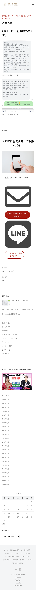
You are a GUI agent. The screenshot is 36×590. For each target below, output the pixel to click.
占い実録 (6, 553)
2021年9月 (5, 446)
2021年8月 (5, 450)
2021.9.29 (5, 280)
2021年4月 (5, 465)
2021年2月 (5, 473)
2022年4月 (5, 419)
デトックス (15, 16)
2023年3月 (5, 407)
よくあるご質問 (7, 346)
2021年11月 (5, 438)
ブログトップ (6, 350)
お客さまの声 (6, 16)
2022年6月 (5, 411)
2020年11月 (5, 484)
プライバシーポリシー (18, 563)
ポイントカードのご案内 (9, 338)
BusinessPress (18, 585)
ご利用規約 (5, 354)
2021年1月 (5, 476)
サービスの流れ (25, 553)
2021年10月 (6, 442)
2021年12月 (6, 434)
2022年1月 (5, 430)
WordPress (18, 580)
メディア (29, 560)
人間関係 (23, 16)
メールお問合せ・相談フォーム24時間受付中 (17, 215)
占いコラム (5, 342)
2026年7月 (5, 400)
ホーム (6, 550)
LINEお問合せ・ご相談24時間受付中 (14, 254)
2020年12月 (6, 480)
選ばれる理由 (6, 323)
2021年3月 (5, 469)
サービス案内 (6, 327)
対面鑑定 (7, 18)
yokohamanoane (20, 574)
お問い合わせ (7, 560)
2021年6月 (5, 457)
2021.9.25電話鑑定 (8, 271)
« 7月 (3, 524)
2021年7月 (5, 453)
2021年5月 (5, 461)
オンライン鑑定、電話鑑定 (10, 334)
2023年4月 (5, 403)
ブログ (22, 560)
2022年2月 (5, 427)
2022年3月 (5, 423)
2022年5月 (5, 415)
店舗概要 (15, 560)
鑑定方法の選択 (14, 550)
